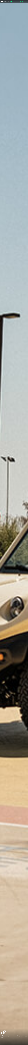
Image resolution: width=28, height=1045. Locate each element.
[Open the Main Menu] (26, 2)
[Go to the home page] (7, 1)
